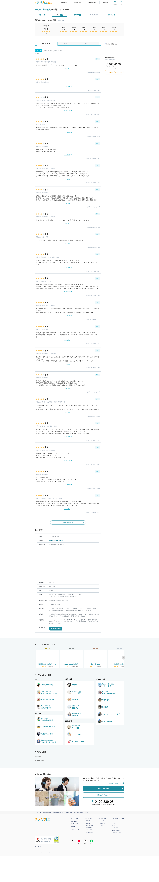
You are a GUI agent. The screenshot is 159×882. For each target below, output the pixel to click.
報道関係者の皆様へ (49, 852)
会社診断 (88, 823)
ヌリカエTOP (38, 812)
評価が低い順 (58, 50)
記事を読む (102, 825)
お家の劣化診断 (89, 825)
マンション (115, 820)
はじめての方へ (74, 818)
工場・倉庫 (115, 827)
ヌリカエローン (89, 827)
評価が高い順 (48, 50)
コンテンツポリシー (75, 823)
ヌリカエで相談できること (116, 783)
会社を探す (102, 820)
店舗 (114, 825)
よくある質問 (74, 821)
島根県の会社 (38, 756)
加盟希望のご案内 (117, 832)
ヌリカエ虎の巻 (89, 832)
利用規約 (73, 826)
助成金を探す (103, 823)
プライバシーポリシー (76, 829)
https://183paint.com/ (55, 540)
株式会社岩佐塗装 (43, 9)
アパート (115, 823)
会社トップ (42, 15)
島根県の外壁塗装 (47, 812)
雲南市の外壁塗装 (57, 812)
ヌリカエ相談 (89, 830)
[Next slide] (123, 657)
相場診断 (88, 820)
